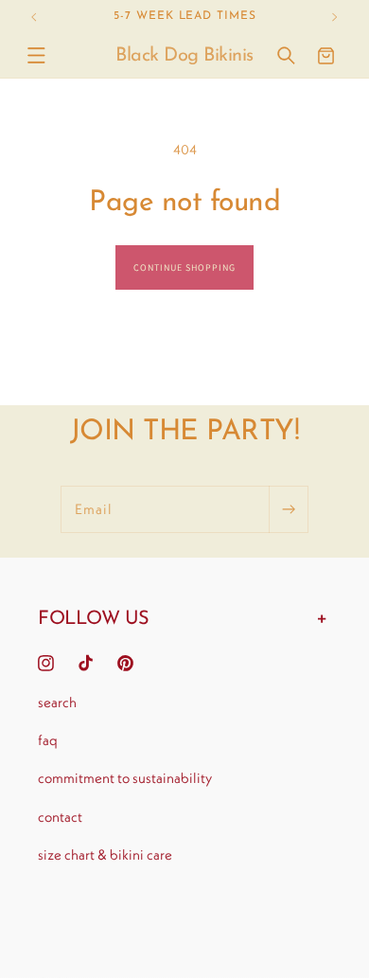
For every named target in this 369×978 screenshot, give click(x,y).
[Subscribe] (288, 509)
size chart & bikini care (105, 854)
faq (48, 740)
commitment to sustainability (125, 778)
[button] (36, 56)
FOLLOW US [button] (93, 619)
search (57, 702)
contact (60, 817)
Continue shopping (184, 267)
